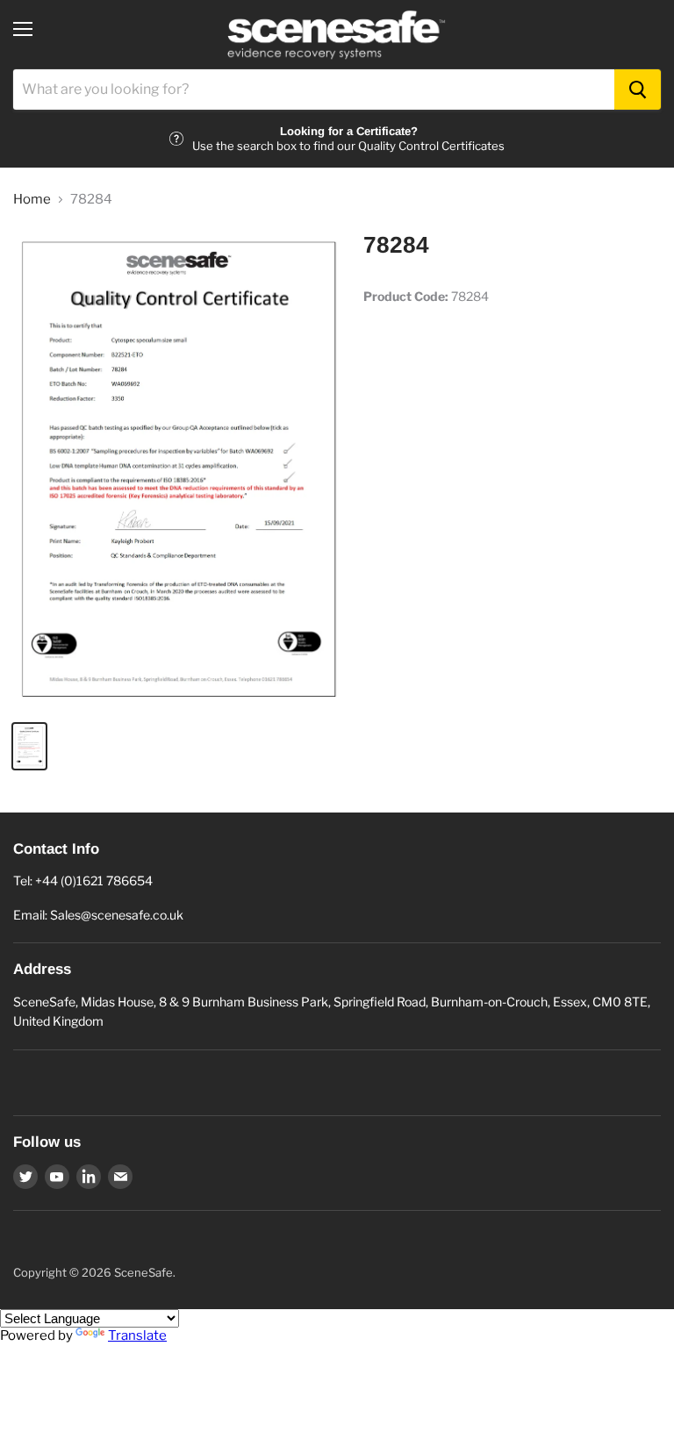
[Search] (637, 89)
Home (32, 199)
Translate (137, 1335)
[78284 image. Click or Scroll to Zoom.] (180, 469)
